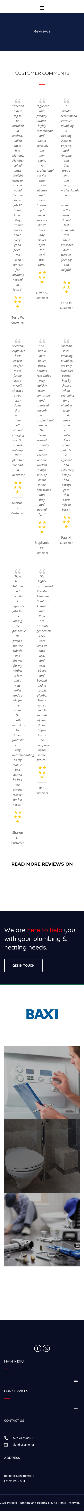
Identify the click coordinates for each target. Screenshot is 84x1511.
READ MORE (42, 1090)
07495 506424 (23, 1437)
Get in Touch (23, 965)
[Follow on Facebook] (37, 1348)
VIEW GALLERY (42, 1164)
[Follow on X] (46, 1348)
